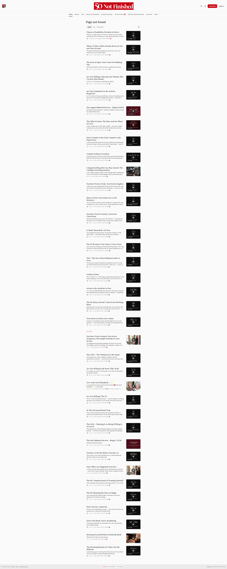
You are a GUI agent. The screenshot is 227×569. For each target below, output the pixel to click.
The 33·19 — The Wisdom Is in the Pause (103, 355)
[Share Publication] (205, 6)
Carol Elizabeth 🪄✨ (116, 388)
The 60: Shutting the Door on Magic (102, 493)
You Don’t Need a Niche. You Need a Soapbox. (105, 184)
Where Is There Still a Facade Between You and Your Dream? (105, 47)
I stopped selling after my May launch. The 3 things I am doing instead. (105, 169)
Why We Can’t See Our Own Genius (97, 537)
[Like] (88, 41)
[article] (113, 36)
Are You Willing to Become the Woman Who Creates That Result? (105, 78)
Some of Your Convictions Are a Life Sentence (102, 199)
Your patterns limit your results (100, 318)
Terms (17, 566)
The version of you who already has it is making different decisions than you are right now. (104, 456)
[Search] (201, 6)
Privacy (13, 566)
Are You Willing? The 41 (97, 396)
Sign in (221, 6)
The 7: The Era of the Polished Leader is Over (103, 259)
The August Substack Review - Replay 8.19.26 (105, 107)
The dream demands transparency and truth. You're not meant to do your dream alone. (103, 51)
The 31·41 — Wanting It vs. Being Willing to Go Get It (104, 425)
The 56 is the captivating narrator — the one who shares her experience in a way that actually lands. (105, 510)
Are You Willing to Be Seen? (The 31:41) (103, 369)
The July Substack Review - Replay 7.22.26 (104, 440)
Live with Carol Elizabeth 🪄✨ (100, 382)
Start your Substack (110, 566)
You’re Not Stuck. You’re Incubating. (101, 521)
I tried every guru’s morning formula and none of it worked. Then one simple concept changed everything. (105, 552)
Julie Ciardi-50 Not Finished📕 (103, 38)
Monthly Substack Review (94, 443)
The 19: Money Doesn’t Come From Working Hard (105, 303)
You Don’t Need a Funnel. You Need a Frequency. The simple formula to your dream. (103, 338)
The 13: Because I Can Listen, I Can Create (104, 244)
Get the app (120, 566)
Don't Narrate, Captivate (97, 507)
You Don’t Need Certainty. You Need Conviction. (102, 215)
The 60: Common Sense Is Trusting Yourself (105, 480)
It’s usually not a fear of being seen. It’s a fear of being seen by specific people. (105, 372)
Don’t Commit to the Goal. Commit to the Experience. (104, 139)
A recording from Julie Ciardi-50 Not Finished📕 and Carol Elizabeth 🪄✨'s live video (104, 386)
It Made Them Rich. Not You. (98, 230)
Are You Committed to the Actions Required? (101, 92)
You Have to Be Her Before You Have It (103, 453)
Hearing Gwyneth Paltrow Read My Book (104, 535)
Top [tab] (94, 27)
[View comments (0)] (99, 41)
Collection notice (24, 566)
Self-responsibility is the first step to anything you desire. (104, 67)
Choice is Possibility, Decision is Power (103, 32)
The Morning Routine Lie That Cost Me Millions (103, 548)
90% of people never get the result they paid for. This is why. (105, 483)
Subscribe (212, 6)
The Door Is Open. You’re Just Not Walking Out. (104, 63)
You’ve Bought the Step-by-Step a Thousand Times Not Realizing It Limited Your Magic (103, 496)
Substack (209, 566)
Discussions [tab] (100, 27)
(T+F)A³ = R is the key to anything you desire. (100, 81)
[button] (71, 14)
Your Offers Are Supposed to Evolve (102, 467)
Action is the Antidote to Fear (99, 288)
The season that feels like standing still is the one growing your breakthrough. (104, 524)
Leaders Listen (93, 274)
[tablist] (96, 27)
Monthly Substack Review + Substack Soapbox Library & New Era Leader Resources (105, 111)
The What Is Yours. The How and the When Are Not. (105, 122)
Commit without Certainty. (98, 154)
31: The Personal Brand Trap (98, 410)
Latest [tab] (89, 27)
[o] (133, 35)
